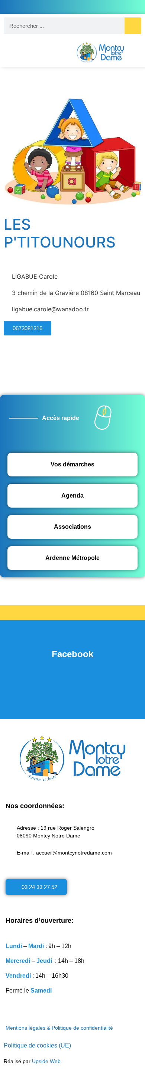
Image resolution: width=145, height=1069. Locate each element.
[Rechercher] (133, 25)
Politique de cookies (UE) (37, 1045)
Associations (72, 527)
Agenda (72, 495)
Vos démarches (72, 464)
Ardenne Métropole (72, 558)
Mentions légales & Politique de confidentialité (59, 1028)
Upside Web (46, 1061)
